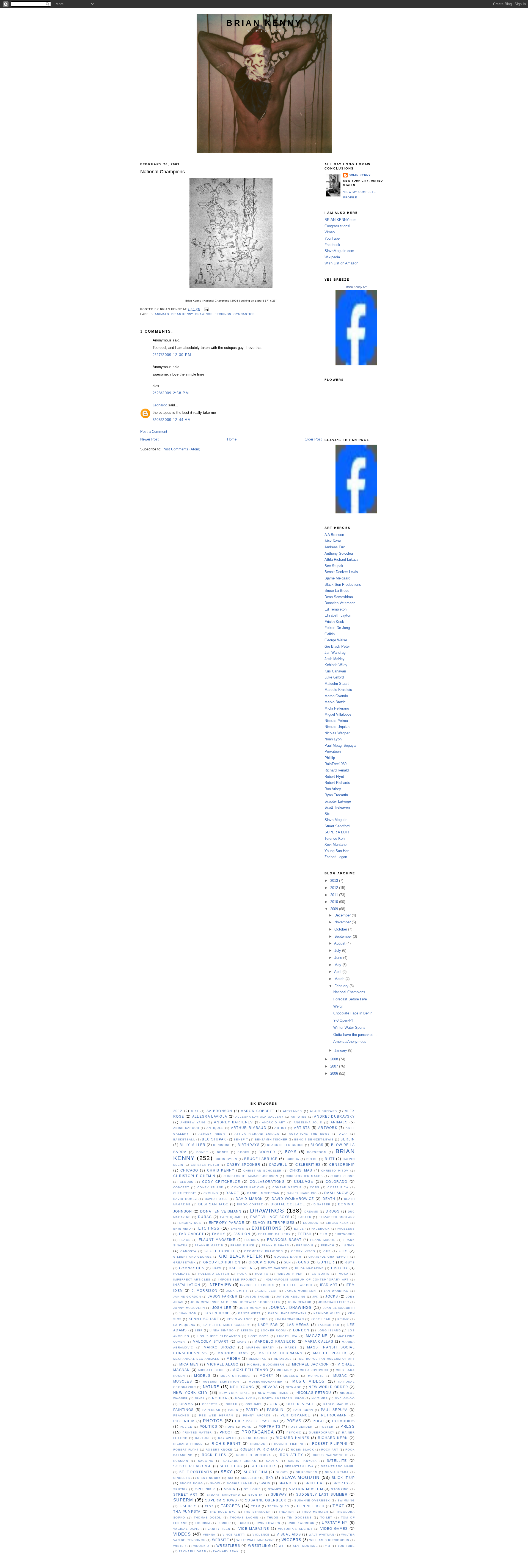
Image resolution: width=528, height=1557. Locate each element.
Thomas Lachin (244, 1517)
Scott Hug (231, 1466)
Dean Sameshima (338, 597)
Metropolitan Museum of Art (327, 1358)
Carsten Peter (205, 1164)
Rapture (203, 1438)
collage (303, 1182)
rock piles (214, 1455)
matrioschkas (233, 1353)
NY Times (320, 1398)
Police (186, 1426)
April (338, 972)
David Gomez (185, 1198)
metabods (283, 1358)
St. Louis (252, 1489)
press (347, 1426)
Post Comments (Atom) (181, 449)
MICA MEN (189, 1364)
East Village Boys (270, 1217)
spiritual (314, 1483)
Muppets (316, 1375)
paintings (183, 1409)
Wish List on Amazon (341, 263)
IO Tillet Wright (297, 1285)
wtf (282, 1545)
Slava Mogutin (335, 820)
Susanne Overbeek (312, 1500)
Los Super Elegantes (218, 1336)
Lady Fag (268, 1324)
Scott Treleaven (337, 807)
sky (270, 1477)
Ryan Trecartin (336, 795)
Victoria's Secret (295, 1528)
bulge (312, 1159)
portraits (269, 1426)
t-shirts (188, 1506)
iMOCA (343, 1273)
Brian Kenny (182, 314)
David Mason (249, 1198)
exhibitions (267, 1228)
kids (264, 1319)
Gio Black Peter (337, 646)
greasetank (184, 1262)
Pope (230, 1426)
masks (290, 1347)
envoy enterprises (273, 1222)
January (341, 1050)
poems (294, 1421)
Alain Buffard (323, 1111)
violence (261, 1534)
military (284, 1370)
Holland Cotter (213, 1273)
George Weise (335, 640)
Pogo (318, 1421)
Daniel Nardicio (302, 1193)
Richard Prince (188, 1443)
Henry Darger (274, 1268)
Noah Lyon (333, 739)
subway (279, 1494)
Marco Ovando (336, 696)
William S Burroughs (329, 1540)
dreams (311, 1211)
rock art (329, 1449)
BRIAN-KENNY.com (340, 220)
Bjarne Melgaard (337, 578)
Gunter (325, 1262)
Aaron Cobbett (257, 1111)
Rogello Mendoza (253, 1455)
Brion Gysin (226, 1159)
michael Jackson (310, 1364)
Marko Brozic (335, 702)
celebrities (308, 1164)
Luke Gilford (334, 677)
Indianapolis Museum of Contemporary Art (307, 1279)
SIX (231, 1477)
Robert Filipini (288, 1443)
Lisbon (247, 1330)
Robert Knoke (219, 1449)
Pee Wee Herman (216, 1415)
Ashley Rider (212, 1133)
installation (186, 1285)
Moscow (291, 1375)
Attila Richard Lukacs (341, 559)
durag (205, 1217)
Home (232, 439)
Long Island (329, 1330)
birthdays (249, 1144)
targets (230, 1506)
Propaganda (257, 1432)
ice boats (320, 1273)
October (341, 929)
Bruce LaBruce (260, 1159)
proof (226, 1432)
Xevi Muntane (335, 844)
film (324, 1234)
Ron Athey (332, 789)
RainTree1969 (335, 764)
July (338, 950)
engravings (190, 1222)
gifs (343, 1251)
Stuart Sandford (337, 826)
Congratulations (248, 1187)
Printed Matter (197, 1432)
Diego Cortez (250, 1204)
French (327, 1245)
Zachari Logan (335, 857)
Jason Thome (257, 1296)
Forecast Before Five (350, 999)
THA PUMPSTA (187, 1511)
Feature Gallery (274, 1234)
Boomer (266, 1152)
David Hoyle (216, 1198)
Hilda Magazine (309, 1268)
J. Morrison (205, 1290)
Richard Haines (292, 1438)
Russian (180, 1460)
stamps (275, 1489)
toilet (326, 1517)
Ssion (230, 1489)
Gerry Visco (303, 1251)
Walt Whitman (321, 1534)
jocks (331, 1296)
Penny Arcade (257, 1415)
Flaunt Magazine (217, 1239)
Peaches (181, 1415)
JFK (315, 1296)
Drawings (204, 314)
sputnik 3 (205, 1489)
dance (232, 1193)
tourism (202, 1523)
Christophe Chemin (194, 1176)
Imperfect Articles (191, 1279)
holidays (181, 1273)
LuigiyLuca (287, 1336)
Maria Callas (319, 1341)
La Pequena (184, 1324)
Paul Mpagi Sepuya (340, 745)
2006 (334, 1073)
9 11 (195, 1111)
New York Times (273, 1392)
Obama (186, 1404)
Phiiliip (329, 758)
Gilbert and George (192, 1256)
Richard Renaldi (337, 770)
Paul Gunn (303, 1409)
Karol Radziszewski (287, 1313)
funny (348, 1245)
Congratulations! (337, 226)
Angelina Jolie (308, 1122)
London (301, 1330)
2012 (334, 888)
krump (343, 1319)
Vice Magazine (253, 1528)
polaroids (343, 1421)
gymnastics (244, 314)
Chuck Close (343, 1176)
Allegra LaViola (209, 1116)
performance (295, 1415)
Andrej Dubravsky (334, 1116)
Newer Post (149, 439)
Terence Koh (334, 838)
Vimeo (329, 232)
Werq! (338, 1006)
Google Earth (287, 1256)
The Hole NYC (223, 1511)
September (343, 936)
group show (262, 1262)
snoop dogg (191, 1483)
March (339, 979)
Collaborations (267, 1181)
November (343, 922)
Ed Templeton (335, 609)
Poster (326, 1426)
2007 (334, 1066)
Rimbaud (257, 1443)
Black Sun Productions (342, 584)
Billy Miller (193, 1144)
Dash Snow (336, 1193)
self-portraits (195, 1472)
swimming (346, 1500)
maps (242, 1341)
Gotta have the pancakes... (355, 1035)
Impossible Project (237, 1279)
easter (304, 1217)
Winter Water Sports (349, 1027)
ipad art (329, 1285)
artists (302, 1127)
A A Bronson (334, 535)
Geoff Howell (220, 1251)
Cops (314, 1187)
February (342, 986)
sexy (226, 1472)
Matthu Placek (330, 1353)
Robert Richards (337, 783)
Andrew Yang (193, 1122)
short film (256, 1472)
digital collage (288, 1204)
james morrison (300, 1290)
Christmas (301, 1170)
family (219, 1234)
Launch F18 (328, 1324)
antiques (215, 1127)
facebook (321, 1228)
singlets (181, 1477)
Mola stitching (235, 1375)
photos (213, 1420)
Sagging (206, 1460)
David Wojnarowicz (293, 1198)
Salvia (272, 1460)
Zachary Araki (226, 1551)
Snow (215, 1483)
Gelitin (329, 634)
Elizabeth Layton (337, 615)
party (252, 1409)
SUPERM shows (221, 1500)
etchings (223, 314)
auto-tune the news (309, 1133)
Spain (265, 1483)
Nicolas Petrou (336, 721)
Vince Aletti (234, 1534)
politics (208, 1426)
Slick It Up (343, 1477)
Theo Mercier (315, 1511)
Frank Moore (323, 1239)
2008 (334, 1059)
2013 (334, 881)
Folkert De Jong (337, 628)
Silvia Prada (337, 1472)
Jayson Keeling (291, 1296)
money (266, 1375)
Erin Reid (182, 1228)
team (255, 1506)
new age (293, 1387)
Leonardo (160, 405)
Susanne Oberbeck (265, 1500)
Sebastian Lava (299, 1466)
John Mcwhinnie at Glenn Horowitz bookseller (236, 1302)
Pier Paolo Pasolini (256, 1421)
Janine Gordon (187, 1296)
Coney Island (210, 1187)
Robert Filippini (329, 1443)
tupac (243, 1523)
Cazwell (278, 1164)
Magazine (317, 1336)
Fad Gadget (191, 1234)
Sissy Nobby (209, 1477)
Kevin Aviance (240, 1319)
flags (185, 1239)
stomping (340, 1489)
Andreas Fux (334, 547)
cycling (211, 1193)
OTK (273, 1404)
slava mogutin (301, 1477)
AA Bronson (219, 1111)
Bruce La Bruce (336, 591)
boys (291, 1152)
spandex (288, 1483)
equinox (310, 1222)
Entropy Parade (226, 1222)
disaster (322, 1204)
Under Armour (301, 1523)
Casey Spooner (243, 1164)
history (339, 1268)
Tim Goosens (299, 1517)
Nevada (270, 1387)
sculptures (264, 1466)
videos (182, 1534)
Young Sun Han (336, 851)
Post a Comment (153, 431)
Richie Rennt (226, 1443)
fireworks (345, 1234)
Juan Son (187, 1313)
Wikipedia (332, 257)
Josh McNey (334, 659)
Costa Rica (338, 1187)
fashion (241, 1234)
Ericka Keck (334, 622)
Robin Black (302, 1449)
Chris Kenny (221, 1170)
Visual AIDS (289, 1534)
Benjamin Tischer (271, 1139)
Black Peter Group (285, 1144)
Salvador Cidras (239, 1460)
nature (211, 1387)
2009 (334, 909)
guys (350, 1262)
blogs (316, 1144)
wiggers (291, 1540)
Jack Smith (236, 1290)
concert (181, 1187)
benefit (241, 1139)
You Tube (332, 238)
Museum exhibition (221, 1381)
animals (162, 314)
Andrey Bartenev (233, 1122)
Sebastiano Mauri (338, 1466)
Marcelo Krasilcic (338, 690)
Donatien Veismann (339, 603)
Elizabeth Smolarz (337, 1217)
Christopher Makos (304, 1176)
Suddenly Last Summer (322, 1494)
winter (179, 1545)
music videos (308, 1381)
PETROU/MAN (334, 1415)
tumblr (224, 1523)
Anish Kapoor (186, 1127)
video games (334, 1528)
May (338, 965)
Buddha (292, 1159)
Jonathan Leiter (333, 1302)
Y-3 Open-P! (343, 1020)
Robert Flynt (334, 777)
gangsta (188, 1251)
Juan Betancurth (339, 1307)
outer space (301, 1404)
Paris (233, 1409)
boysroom (316, 1152)
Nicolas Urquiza (337, 727)
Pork (246, 1426)
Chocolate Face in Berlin (352, 1013)
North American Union (283, 1398)
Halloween (241, 1268)
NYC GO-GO (345, 1398)
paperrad (211, 1409)
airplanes (292, 1111)
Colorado (336, 1181)
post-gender (300, 1426)
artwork (327, 1127)
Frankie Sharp (275, 1245)
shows (282, 1472)
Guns (303, 1262)
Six (327, 814)
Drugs (332, 1211)
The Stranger (257, 1511)
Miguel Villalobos (337, 714)
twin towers (268, 1523)
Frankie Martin (209, 1245)
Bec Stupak (333, 566)
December (343, 915)
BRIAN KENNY (264, 23)
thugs (272, 1517)
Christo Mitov (334, 1170)
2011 (334, 895)
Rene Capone (255, 1438)
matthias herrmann (280, 1353)
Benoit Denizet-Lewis (341, 572)
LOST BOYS (258, 1336)
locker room (273, 1330)
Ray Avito (227, 1438)
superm (183, 1500)
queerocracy (321, 1432)
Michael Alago (222, 1364)
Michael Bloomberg (266, 1364)
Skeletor (250, 1477)
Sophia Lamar (239, 1483)
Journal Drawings (290, 1308)
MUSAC (340, 1375)
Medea (233, 1358)
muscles (182, 1381)
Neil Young (242, 1387)
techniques (278, 1506)
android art (273, 1122)
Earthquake (231, 1217)
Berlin (347, 1139)
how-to (262, 1273)
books (243, 1152)
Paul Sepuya (334, 1409)
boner (202, 1152)
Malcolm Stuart (336, 684)
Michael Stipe (211, 1370)
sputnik (180, 1489)
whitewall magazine (256, 1540)
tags (209, 1506)
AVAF (343, 1133)
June (338, 958)
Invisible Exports (257, 1285)
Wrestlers (228, 1545)
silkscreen (306, 1472)
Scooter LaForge (337, 801)
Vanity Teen (219, 1528)
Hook (242, 1273)
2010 (334, 902)
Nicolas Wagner (337, 733)
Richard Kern (333, 1438)
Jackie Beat (266, 1290)
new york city (190, 1393)
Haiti (217, 1268)
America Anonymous (349, 1041)
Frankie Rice (242, 1245)
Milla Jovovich (314, 1370)
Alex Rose (332, 541)
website (220, 1540)
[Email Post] (206, 309)
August (340, 943)
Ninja (200, 1398)
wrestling (259, 1545)
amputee (299, 1116)
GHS (327, 1251)
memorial (257, 1358)
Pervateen (332, 751)
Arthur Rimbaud (248, 1127)
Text (338, 1505)
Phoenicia (184, 1421)
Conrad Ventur (287, 1187)
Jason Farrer (223, 1296)
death (329, 1198)
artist (280, 1127)
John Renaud (300, 1302)
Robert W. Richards (261, 1449)
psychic (294, 1432)
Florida (251, 1239)
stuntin (255, 1494)
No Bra (219, 1398)
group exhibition (222, 1262)
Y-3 (327, 1545)
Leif (198, 1330)
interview (220, 1285)
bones (223, 1152)
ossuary (254, 1404)
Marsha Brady (260, 1347)
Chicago (189, 1170)
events (237, 1228)
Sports (340, 1483)
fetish (305, 1234)
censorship (342, 1164)
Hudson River (290, 1273)
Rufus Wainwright (330, 1455)
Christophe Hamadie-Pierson (251, 1176)
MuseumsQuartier (265, 1381)
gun (287, 1262)
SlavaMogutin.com (339, 251)
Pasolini (276, 1409)
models (202, 1375)
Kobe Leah (320, 1319)
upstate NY (335, 1523)
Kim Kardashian (289, 1319)
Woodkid (201, 1545)
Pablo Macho (335, 1404)
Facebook (332, 245)
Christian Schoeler (262, 1170)
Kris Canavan (335, 671)
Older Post (313, 439)
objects (210, 1404)
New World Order (328, 1387)
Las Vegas (298, 1324)
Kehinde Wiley (335, 665)
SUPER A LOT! (336, 832)
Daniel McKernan (263, 1193)
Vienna (209, 1534)
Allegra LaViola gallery (259, 1116)
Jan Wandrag (334, 652)
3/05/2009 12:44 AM (172, 420)
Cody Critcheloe (221, 1181)
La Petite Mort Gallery (227, 1324)
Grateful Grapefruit (329, 1256)
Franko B (305, 1245)
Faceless (346, 1228)
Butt (330, 1159)
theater (286, 1511)
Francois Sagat (284, 1239)
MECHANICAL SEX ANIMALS (196, 1358)
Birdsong (222, 1144)
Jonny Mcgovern (189, 1307)
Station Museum (306, 1489)
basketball (184, 1139)
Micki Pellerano (336, 708)
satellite (337, 1460)
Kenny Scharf (204, 1319)
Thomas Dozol (207, 1517)
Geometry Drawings (263, 1251)
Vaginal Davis (186, 1528)
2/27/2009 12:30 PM (172, 355)
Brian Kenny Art (356, 287)
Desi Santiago (213, 1204)
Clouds (187, 1181)
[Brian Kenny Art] (356, 364)
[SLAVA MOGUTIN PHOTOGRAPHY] (356, 512)
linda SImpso (222, 1330)
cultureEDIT (184, 1193)
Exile (299, 1228)
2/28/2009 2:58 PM (171, 393)
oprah (231, 1404)
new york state (234, 1392)
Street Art (185, 1494)
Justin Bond (217, 1313)
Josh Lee (221, 1307)
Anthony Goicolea (338, 553)
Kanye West (249, 1313)
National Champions (162, 171)
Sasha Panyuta (302, 1460)
